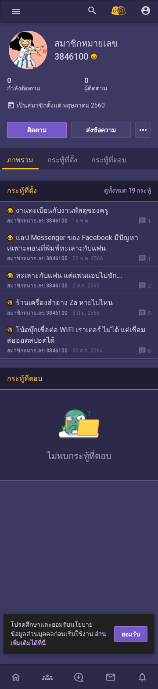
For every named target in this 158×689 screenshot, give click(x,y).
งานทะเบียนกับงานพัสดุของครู (62, 210)
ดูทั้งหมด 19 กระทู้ (127, 190)
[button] (16, 11)
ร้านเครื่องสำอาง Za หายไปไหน (64, 302)
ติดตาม (37, 129)
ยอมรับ (131, 634)
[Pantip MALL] (118, 11)
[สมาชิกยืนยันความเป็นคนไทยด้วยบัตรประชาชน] (94, 56)
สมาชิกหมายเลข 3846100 (37, 221)
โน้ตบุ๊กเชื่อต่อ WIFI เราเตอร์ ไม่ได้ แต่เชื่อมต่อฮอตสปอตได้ (76, 335)
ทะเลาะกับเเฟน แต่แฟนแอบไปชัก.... (69, 275)
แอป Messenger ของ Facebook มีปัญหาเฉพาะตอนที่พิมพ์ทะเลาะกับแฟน (72, 242)
